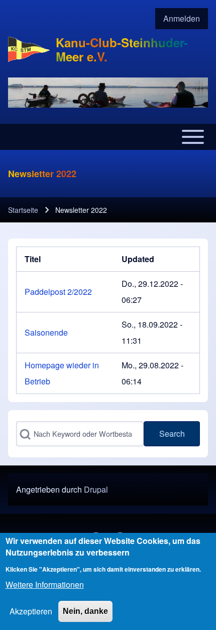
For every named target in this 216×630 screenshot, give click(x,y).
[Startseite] (29, 49)
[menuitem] (181, 18)
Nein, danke (85, 611)
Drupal (96, 489)
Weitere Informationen (45, 584)
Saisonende (46, 332)
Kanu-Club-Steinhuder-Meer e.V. (122, 49)
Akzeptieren (31, 611)
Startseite (23, 210)
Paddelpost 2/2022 (58, 291)
